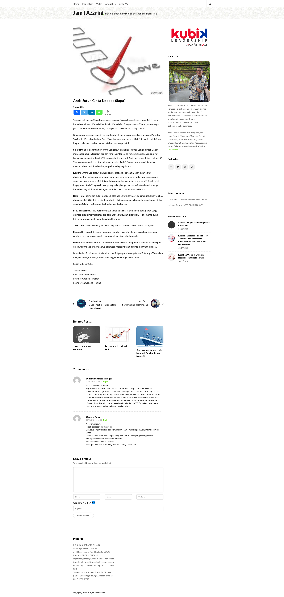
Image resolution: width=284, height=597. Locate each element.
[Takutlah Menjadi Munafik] (86, 334)
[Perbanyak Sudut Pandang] (155, 303)
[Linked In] (185, 167)
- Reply (105, 382)
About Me (110, 3)
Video (99, 3)
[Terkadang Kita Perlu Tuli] (118, 334)
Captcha (78, 502)
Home (76, 3)
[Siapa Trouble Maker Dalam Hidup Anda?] (81, 303)
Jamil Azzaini (88, 12)
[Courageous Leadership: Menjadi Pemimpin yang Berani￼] (149, 336)
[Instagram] (192, 167)
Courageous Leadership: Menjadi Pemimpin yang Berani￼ (149, 353)
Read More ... (174, 149)
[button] (93, 503)
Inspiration (87, 3)
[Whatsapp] (99, 112)
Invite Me (123, 3)
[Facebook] (77, 112)
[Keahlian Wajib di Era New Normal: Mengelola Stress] (171, 257)
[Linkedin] (91, 112)
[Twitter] (84, 112)
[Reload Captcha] (93, 502)
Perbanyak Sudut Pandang (135, 304)
